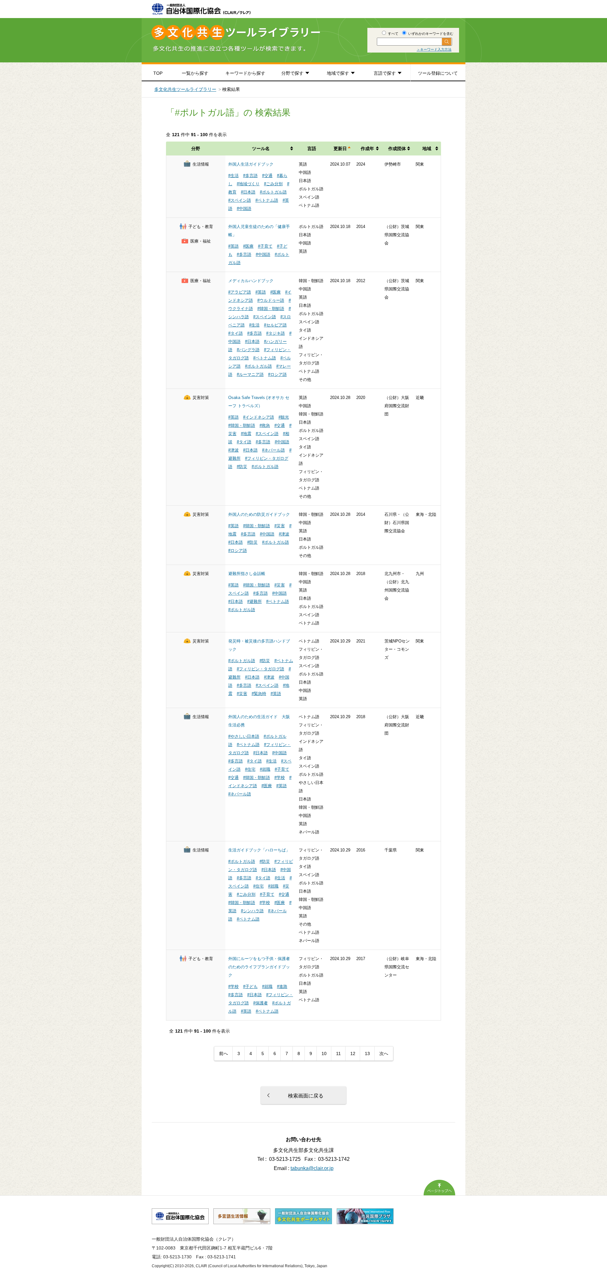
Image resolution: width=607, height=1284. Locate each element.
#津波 (233, 450)
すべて (392, 33)
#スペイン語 (239, 200)
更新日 (340, 148)
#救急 (265, 425)
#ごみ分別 (273, 183)
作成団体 (397, 148)
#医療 (248, 246)
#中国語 (244, 208)
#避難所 (254, 601)
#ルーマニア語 (250, 374)
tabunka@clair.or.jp (312, 1168)
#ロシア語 (277, 374)
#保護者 (260, 1003)
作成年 (367, 148)
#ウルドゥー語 (270, 300)
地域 (426, 148)
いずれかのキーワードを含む (430, 33)
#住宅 (250, 769)
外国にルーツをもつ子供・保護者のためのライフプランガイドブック (259, 966)
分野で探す (292, 73)
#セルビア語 (275, 325)
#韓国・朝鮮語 (270, 308)
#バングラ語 (248, 349)
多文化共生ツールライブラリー (185, 89)
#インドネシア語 (258, 417)
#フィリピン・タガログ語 (260, 669)
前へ (223, 1053)
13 (367, 1053)
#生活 (233, 175)
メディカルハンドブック (250, 280)
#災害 (279, 525)
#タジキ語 (275, 333)
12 (352, 1053)
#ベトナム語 (266, 200)
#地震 (246, 433)
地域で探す (338, 73)
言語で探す (385, 73)
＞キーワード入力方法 (434, 49)
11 (338, 1053)
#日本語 (248, 192)
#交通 (267, 175)
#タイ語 (235, 333)
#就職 (265, 769)
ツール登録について (438, 73)
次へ (383, 1053)
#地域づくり (248, 183)
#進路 (282, 986)
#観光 (284, 417)
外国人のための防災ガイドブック (259, 514)
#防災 (242, 466)
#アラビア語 (239, 292)
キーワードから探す (245, 73)
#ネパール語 (273, 450)
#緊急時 (259, 693)
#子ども (250, 986)
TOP (157, 73)
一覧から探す (195, 73)
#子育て (265, 246)
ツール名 (261, 148)
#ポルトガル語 (273, 192)
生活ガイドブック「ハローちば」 (259, 850)
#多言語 (250, 175)
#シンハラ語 (252, 910)
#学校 (279, 777)
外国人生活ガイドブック (250, 164)
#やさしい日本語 (243, 736)
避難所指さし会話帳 (246, 573)
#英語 (233, 246)
